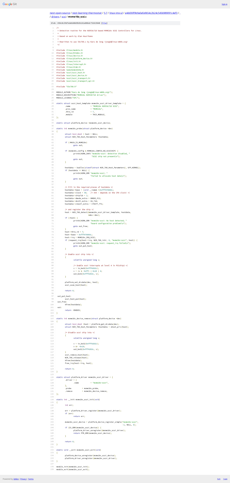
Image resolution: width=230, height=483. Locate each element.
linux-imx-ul (116, 12)
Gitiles (16, 479)
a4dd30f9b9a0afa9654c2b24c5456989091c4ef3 (151, 12)
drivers (55, 16)
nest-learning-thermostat (87, 12)
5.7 (105, 12)
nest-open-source (60, 12)
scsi (64, 16)
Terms (31, 479)
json (225, 479)
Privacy (23, 479)
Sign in (224, 4)
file (104, 23)
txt (218, 479)
